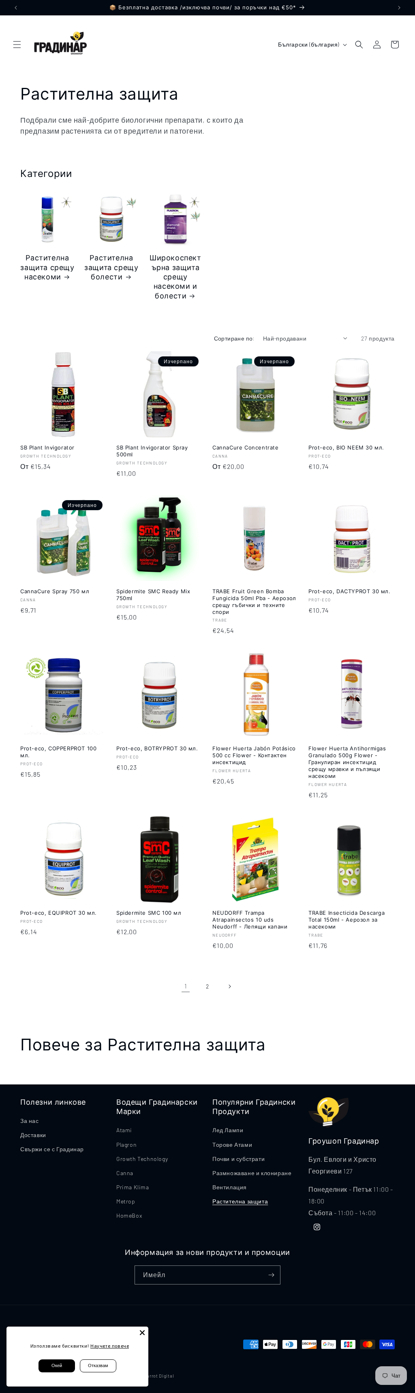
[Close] (142, 1333)
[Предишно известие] (16, 7)
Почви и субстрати (238, 1158)
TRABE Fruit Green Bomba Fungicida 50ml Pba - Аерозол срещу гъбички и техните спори (254, 601)
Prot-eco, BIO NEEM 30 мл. (346, 447)
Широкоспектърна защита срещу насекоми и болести (175, 276)
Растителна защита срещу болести (111, 267)
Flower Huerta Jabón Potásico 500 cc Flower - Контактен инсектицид (254, 755)
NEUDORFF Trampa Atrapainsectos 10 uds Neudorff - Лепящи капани (249, 919)
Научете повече (109, 1346)
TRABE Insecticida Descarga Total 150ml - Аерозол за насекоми (346, 919)
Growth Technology (142, 1158)
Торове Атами (232, 1144)
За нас (29, 1120)
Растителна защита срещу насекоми (47, 267)
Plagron (126, 1144)
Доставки (33, 1134)
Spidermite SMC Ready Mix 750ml (153, 594)
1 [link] (185, 986)
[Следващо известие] (399, 7)
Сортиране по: (234, 338)
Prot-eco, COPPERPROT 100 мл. (58, 751)
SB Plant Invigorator (47, 447)
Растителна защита (240, 1201)
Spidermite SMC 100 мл (149, 912)
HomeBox (129, 1215)
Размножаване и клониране (251, 1172)
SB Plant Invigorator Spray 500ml (152, 451)
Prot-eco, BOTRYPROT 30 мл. (157, 748)
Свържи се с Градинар (52, 1149)
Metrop (125, 1201)
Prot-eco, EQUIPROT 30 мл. (58, 912)
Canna (124, 1172)
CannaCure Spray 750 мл (54, 591)
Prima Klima (132, 1187)
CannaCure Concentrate (245, 447)
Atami (124, 1130)
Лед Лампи (227, 1130)
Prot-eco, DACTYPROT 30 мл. (349, 591)
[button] (17, 44)
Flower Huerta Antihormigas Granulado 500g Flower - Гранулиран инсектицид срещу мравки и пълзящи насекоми (347, 762)
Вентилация (229, 1187)
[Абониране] (271, 1274)
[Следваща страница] (229, 986)
